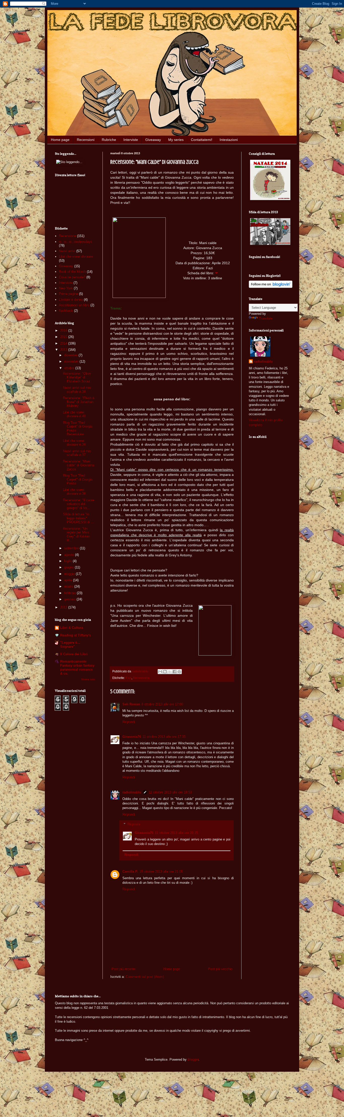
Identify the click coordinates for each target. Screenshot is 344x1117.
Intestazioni (229, 140)
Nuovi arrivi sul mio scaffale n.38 (77, 390)
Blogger (193, 1059)
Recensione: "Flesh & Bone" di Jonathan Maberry (79, 402)
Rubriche (109, 140)
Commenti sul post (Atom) (145, 977)
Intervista (66, 283)
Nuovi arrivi (67, 251)
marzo (69, 586)
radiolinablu (131, 792)
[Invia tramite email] (160, 671)
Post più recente (123, 969)
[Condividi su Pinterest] (179, 671)
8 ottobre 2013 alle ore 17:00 (162, 704)
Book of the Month (72, 272)
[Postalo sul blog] (164, 671)
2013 (64, 350)
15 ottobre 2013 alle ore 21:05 (161, 871)
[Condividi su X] (169, 671)
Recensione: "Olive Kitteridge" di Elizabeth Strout (77, 377)
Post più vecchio (220, 969)
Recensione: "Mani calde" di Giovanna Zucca (78, 465)
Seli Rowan (131, 704)
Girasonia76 (131, 737)
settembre (72, 548)
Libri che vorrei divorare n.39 (74, 443)
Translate (265, 318)
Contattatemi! (201, 140)
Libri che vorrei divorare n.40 (74, 414)
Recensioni (85, 140)
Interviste (130, 140)
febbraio (70, 593)
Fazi (128, 677)
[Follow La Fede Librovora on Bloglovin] (270, 287)
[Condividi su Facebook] (174, 671)
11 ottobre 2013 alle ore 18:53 (170, 792)
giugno (69, 567)
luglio (68, 561)
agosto (69, 555)
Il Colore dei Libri (74, 654)
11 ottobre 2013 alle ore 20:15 (176, 833)
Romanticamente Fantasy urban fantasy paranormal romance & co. (77, 667)
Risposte (133, 824)
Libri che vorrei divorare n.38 (74, 492)
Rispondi (128, 722)
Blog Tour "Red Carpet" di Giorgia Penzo (77, 479)
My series (176, 140)
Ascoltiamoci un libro (74, 305)
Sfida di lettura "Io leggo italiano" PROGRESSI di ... (78, 518)
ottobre (69, 368)
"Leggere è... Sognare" (70, 644)
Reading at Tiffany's (75, 635)
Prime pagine (68, 294)
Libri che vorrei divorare (76, 256)
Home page (60, 140)
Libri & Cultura (71, 628)
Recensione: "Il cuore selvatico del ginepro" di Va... (78, 504)
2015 (64, 337)
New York (66, 288)
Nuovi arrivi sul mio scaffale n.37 (77, 453)
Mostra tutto (88, 679)
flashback (66, 311)
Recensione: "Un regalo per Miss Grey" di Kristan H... (76, 534)
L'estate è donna (71, 299)
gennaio (70, 599)
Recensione (141, 677)
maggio (70, 574)
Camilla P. (130, 871)
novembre (72, 361)
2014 (64, 343)
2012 (64, 607)
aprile (68, 580)
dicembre (71, 355)
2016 (64, 330)
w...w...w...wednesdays (75, 242)
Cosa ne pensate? (72, 277)
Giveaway (153, 140)
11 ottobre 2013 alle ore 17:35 (164, 737)
